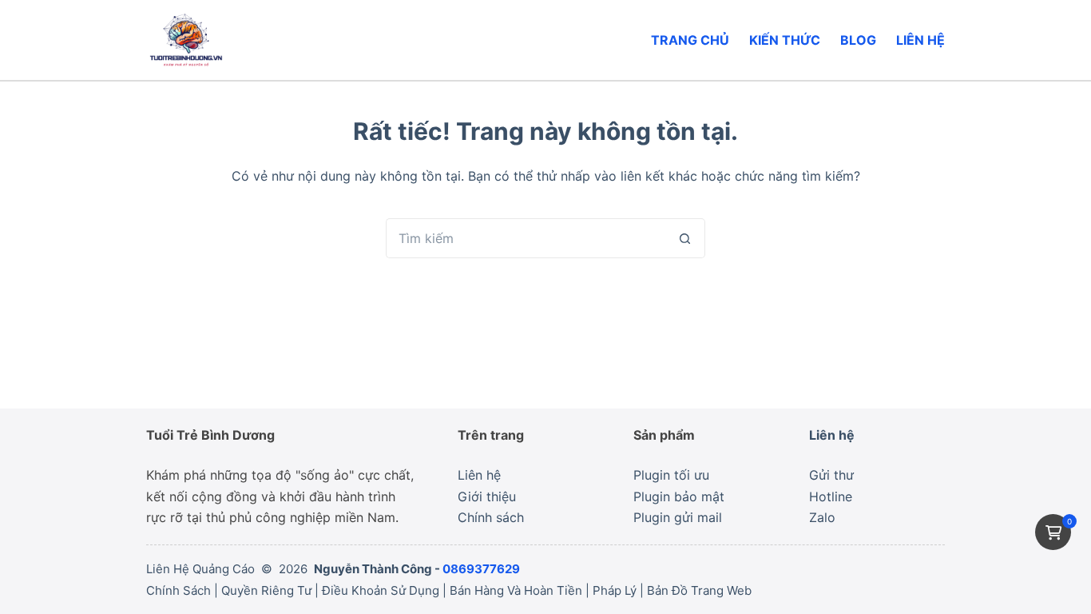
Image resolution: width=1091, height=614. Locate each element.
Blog (858, 40)
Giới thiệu (487, 496)
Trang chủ (690, 40)
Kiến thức (784, 40)
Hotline (830, 496)
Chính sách (491, 517)
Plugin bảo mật (678, 496)
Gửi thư (831, 475)
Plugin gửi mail (677, 517)
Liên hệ (920, 40)
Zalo (822, 517)
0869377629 (481, 568)
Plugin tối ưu (671, 475)
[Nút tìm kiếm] (685, 238)
